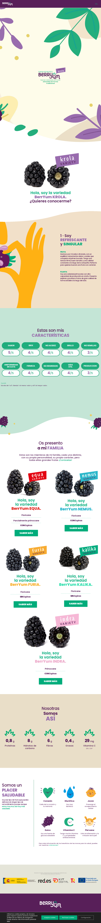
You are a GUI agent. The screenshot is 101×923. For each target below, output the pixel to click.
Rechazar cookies (68, 918)
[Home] (7, 5)
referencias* (54, 845)
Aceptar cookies (49, 918)
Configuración (86, 918)
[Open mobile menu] (97, 4)
